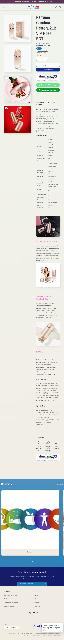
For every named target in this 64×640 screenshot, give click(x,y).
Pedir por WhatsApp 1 (49, 85)
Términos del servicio (11, 595)
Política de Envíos (9, 606)
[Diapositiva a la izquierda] (28, 562)
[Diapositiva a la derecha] (36, 562)
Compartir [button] (41, 437)
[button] (3, 7)
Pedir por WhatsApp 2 (49, 90)
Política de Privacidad (11, 602)
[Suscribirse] (45, 584)
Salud (29, 552)
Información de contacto (53, 635)
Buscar (36, 595)
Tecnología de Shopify (28, 633)
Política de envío (40, 635)
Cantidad (39, 55)
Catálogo (37, 602)
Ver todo (60, 484)
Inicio (35, 591)
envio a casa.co (17, 633)
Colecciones (38, 599)
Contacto (37, 606)
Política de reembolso (11, 599)
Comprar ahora (48, 69)
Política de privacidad (54, 633)
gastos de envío (43, 51)
